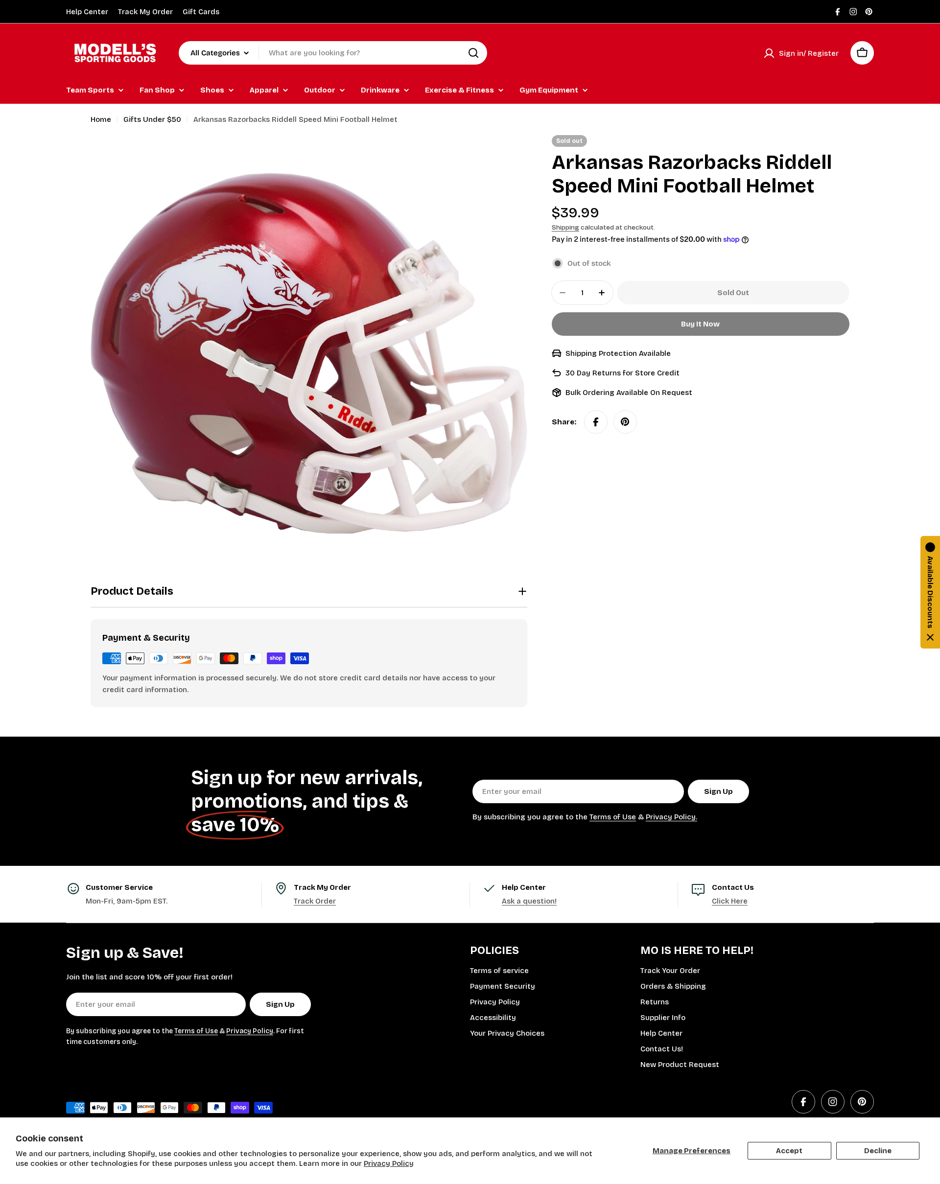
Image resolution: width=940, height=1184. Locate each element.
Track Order (315, 901)
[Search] (473, 53)
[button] (930, 592)
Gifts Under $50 (152, 119)
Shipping (565, 227)
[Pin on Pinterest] (625, 422)
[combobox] (333, 53)
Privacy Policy (389, 1163)
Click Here (730, 901)
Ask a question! (529, 901)
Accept (789, 1150)
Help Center (87, 11)
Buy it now (700, 324)
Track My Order (145, 11)
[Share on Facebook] (596, 422)
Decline (878, 1150)
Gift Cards (201, 11)
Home (101, 119)
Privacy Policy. (671, 817)
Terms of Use (612, 817)
